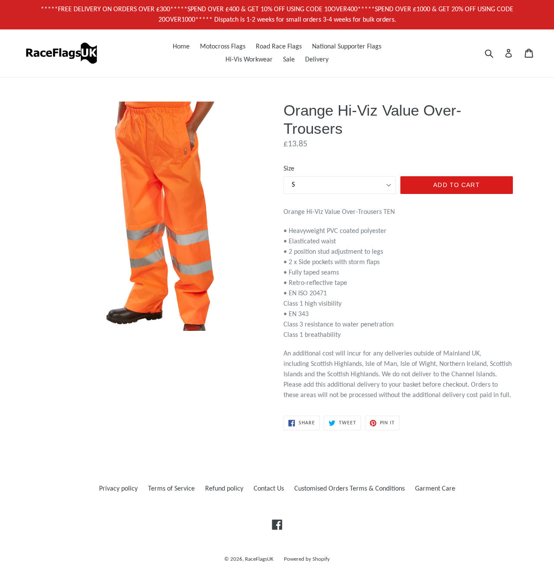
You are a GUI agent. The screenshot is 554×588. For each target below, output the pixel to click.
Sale (289, 59)
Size (288, 168)
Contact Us (269, 488)
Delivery (317, 59)
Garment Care (435, 488)
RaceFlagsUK (259, 559)
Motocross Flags (222, 46)
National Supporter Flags (346, 46)
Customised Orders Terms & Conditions (349, 488)
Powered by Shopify (307, 559)
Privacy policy (118, 488)
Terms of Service (171, 488)
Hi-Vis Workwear (249, 59)
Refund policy (224, 488)
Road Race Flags (279, 46)
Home (181, 46)
